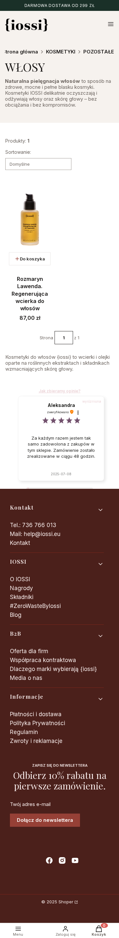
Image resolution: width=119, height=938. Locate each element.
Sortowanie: (18, 152)
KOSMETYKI (60, 52)
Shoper (66, 901)
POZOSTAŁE (98, 52)
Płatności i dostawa (35, 714)
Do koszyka (32, 258)
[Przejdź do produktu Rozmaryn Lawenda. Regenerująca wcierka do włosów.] (29, 219)
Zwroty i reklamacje (36, 741)
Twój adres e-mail (30, 804)
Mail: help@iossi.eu (35, 534)
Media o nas (26, 678)
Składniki (21, 597)
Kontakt (20, 543)
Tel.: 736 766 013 (33, 525)
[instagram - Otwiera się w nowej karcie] (62, 860)
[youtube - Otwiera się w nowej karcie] (75, 860)
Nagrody (21, 588)
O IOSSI (20, 579)
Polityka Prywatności (37, 723)
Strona (46, 337)
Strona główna (20, 52)
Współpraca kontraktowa (43, 660)
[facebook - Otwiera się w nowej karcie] (49, 860)
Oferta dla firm (29, 651)
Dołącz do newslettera (45, 820)
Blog (15, 615)
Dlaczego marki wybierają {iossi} (53, 669)
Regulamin (24, 732)
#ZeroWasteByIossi (35, 606)
